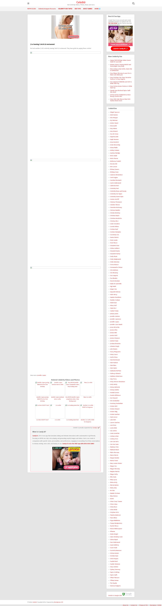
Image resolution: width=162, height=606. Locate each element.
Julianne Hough (114, 346)
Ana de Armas (114, 134)
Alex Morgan (114, 117)
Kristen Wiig (113, 411)
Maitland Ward (114, 450)
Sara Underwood (115, 542)
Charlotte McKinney (116, 207)
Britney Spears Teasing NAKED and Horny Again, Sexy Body (120, 65)
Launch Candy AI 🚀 (120, 49)
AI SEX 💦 (97, 8)
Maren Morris (114, 455)
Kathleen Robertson (116, 376)
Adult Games (114, 115)
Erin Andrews (114, 270)
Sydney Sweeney (115, 569)
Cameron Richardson (116, 175)
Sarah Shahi (113, 548)
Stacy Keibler (114, 567)
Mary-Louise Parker (116, 463)
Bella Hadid (113, 156)
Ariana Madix (114, 147)
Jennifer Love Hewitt (116, 324)
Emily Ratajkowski (115, 259)
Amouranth (113, 126)
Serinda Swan (114, 556)
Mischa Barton (114, 485)
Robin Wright (114, 534)
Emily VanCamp (114, 262)
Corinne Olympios (115, 232)
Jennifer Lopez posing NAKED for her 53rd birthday (42, 399)
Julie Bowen (113, 349)
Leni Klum (113, 425)
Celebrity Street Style (116, 196)
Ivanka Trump (114, 311)
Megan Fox (113, 466)
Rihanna (112, 531)
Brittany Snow (114, 172)
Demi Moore (113, 243)
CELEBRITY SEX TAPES (65, 8)
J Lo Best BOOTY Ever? (42, 420)
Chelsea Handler (115, 210)
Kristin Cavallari (115, 414)
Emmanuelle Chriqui (116, 267)
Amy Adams (113, 128)
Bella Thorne (114, 158)
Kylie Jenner (113, 417)
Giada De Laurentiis (116, 284)
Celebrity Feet (114, 188)
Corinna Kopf (114, 229)
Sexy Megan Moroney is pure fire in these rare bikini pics (120, 74)
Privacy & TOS (143, 605)
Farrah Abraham (115, 281)
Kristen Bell (113, 406)
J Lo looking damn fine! (72, 420)
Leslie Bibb (113, 428)
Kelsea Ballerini (115, 387)
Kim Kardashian (114, 401)
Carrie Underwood (115, 183)
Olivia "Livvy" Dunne (116, 501)
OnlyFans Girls (114, 512)
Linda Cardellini (114, 433)
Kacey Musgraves (115, 352)
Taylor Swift (113, 575)
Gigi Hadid (113, 286)
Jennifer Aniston (115, 316)
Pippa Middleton (115, 520)
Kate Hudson (114, 362)
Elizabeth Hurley (115, 254)
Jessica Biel (113, 333)
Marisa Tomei (114, 460)
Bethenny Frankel (115, 161)
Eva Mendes (113, 278)
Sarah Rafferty (114, 545)
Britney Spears (114, 169)
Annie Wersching (115, 145)
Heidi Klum (113, 303)
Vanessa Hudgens (115, 586)
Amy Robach (114, 131)
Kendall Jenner (114, 392)
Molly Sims (113, 488)
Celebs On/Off (114, 199)
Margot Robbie (114, 458)
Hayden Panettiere (115, 297)
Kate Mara (113, 365)
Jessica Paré (113, 335)
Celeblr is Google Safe (115, 595)
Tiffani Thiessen (114, 577)
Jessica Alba (113, 330)
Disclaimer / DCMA (155, 605)
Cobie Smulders (115, 224)
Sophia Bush (114, 561)
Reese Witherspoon (116, 528)
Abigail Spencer (115, 112)
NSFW (112, 499)
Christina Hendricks (116, 218)
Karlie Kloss (113, 357)
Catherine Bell (114, 186)
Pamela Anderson (115, 515)
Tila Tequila (113, 583)
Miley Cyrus (113, 480)
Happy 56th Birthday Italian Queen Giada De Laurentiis (120, 61)
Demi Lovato (113, 240)
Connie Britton (114, 226)
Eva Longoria (114, 275)
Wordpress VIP (58, 602)
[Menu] (28, 3)
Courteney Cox (114, 235)
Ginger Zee (113, 289)
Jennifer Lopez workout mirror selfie (57, 398)
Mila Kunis (113, 477)
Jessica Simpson (115, 338)
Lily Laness (113, 431)
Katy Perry (113, 379)
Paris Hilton (113, 518)
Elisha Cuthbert (114, 248)
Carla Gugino (114, 177)
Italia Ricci (113, 308)
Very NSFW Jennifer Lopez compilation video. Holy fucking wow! (72, 399)
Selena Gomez (114, 553)
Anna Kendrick (114, 142)
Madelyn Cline (114, 447)
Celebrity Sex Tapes (116, 194)
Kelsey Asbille (114, 390)
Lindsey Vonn (114, 439)
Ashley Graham (114, 150)
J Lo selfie (57, 420)
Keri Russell (114, 398)
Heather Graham (115, 300)
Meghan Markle (114, 471)
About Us (125, 605)
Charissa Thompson (116, 202)
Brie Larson (113, 166)
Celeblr (81, 2)
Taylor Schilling (114, 572)
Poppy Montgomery (116, 523)
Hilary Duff (113, 305)
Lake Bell (113, 420)
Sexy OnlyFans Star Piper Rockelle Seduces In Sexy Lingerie (120, 78)
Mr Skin (112, 490)
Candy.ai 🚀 (95, 427)
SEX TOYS (78, 8)
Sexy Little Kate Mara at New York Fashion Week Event (120, 100)
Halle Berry (113, 294)
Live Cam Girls (114, 441)
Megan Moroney (115, 469)
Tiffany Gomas (114, 580)
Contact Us (134, 605)
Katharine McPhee (115, 371)
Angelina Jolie (114, 137)
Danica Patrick (114, 237)
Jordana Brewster (115, 343)
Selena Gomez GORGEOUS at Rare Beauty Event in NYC (120, 95)
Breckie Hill (113, 164)
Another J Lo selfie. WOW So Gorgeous (87, 420)
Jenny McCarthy (114, 327)
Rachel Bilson (114, 526)
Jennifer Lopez (41, 375)
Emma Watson (114, 264)
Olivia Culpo (113, 504)
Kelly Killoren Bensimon (117, 382)
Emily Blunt (113, 256)
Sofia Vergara (114, 558)
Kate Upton (113, 368)
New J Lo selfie (88, 397)
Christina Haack (114, 215)
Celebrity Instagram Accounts (47, 8)
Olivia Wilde (113, 509)
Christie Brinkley (115, 213)
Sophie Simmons (115, 564)
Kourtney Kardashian (116, 403)
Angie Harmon (114, 139)
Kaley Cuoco (114, 354)
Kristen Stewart (114, 409)
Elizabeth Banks (115, 251)
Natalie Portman (115, 493)
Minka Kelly (113, 482)
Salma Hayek (114, 539)
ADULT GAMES (87, 8)
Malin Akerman (114, 452)
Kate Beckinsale (115, 360)
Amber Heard (114, 123)
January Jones (114, 313)
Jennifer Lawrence (115, 319)
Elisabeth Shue (114, 245)
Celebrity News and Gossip (118, 191)
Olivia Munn (113, 507)
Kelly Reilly (113, 384)
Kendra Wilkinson (115, 395)
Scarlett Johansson (115, 550)
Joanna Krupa (114, 341)
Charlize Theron (115, 205)
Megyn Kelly (114, 474)
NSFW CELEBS (31, 8)
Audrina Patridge (115, 153)
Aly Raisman (113, 120)
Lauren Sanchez (115, 422)
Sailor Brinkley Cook (116, 537)
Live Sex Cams (114, 444)
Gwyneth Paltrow (115, 292)
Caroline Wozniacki (115, 180)
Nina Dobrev (114, 496)
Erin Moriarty (114, 273)
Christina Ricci (114, 221)
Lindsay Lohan (114, 436)
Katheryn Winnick (115, 373)
